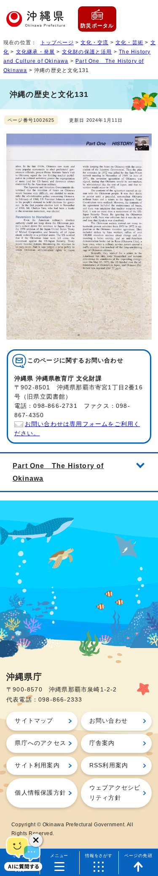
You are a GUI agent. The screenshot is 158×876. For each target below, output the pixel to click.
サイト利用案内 (37, 765)
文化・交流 (94, 43)
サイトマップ (34, 721)
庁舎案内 (102, 743)
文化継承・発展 (35, 52)
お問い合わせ (108, 721)
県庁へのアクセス (40, 743)
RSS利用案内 (108, 765)
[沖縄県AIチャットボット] (23, 853)
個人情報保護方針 (40, 793)
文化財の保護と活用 (87, 52)
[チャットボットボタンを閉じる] (36, 840)
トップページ (57, 43)
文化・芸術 (129, 43)
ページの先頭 (138, 855)
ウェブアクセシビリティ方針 (115, 793)
